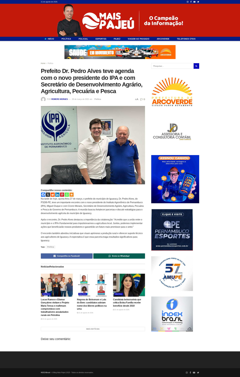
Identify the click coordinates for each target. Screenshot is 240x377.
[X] (48, 195)
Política (50, 63)
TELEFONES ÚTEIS (186, 39)
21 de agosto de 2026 (49, 319)
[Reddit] (53, 195)
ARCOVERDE (163, 39)
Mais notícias (92, 329)
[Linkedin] (57, 195)
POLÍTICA (66, 39)
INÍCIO (51, 39)
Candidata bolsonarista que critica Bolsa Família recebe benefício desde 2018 (127, 302)
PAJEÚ (117, 39)
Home (43, 63)
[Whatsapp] (67, 195)
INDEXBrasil (45, 373)
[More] (71, 195)
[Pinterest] (62, 195)
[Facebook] (43, 195)
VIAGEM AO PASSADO (138, 39)
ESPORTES (101, 39)
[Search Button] (196, 66)
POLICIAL (83, 39)
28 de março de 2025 (80, 99)
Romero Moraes (59, 99)
